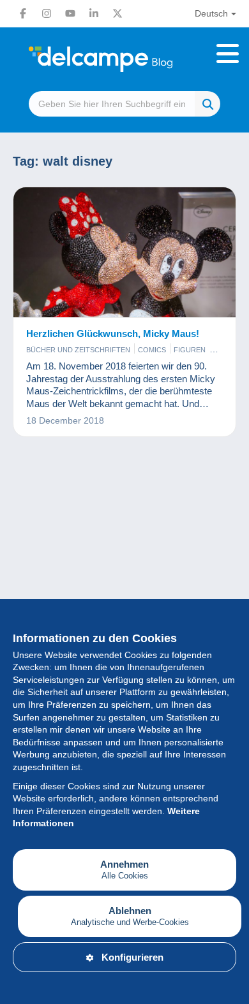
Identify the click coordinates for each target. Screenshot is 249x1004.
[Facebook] (23, 13)
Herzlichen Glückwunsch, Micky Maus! (112, 333)
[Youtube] (70, 13)
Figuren (190, 350)
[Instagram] (46, 13)
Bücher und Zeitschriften (78, 350)
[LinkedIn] (94, 13)
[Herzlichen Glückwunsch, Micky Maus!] (124, 252)
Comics (152, 350)
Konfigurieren (132, 957)
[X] (117, 13)
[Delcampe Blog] (124, 59)
